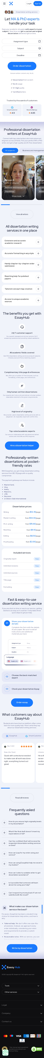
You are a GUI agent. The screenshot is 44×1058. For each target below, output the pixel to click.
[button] (18, 197)
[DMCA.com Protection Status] (36, 1049)
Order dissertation (22, 66)
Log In (29, 3)
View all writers (22, 214)
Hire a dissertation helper (22, 445)
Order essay (22, 702)
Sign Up (38, 3)
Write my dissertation (22, 948)
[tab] (22, 644)
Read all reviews (22, 797)
